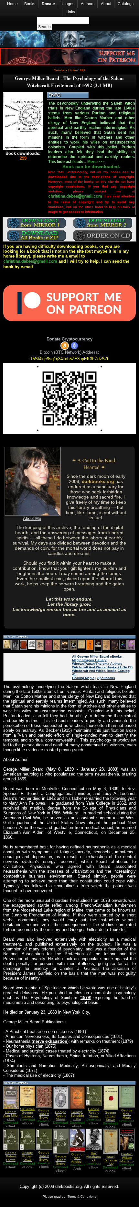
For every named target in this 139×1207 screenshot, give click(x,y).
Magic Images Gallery (89, 660)
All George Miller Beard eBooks (97, 656)
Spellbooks (106, 678)
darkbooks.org (98, 481)
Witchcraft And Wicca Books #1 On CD (102, 667)
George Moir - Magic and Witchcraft (127, 1117)
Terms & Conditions (82, 1196)
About (106, 4)
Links (70, 12)
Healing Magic (83, 678)
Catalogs (126, 4)
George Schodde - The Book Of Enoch (77, 1119)
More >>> (95, 161)
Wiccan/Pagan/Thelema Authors (97, 663)
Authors (87, 4)
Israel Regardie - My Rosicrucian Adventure (111, 1164)
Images (67, 4)
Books (29, 4)
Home (12, 4)
